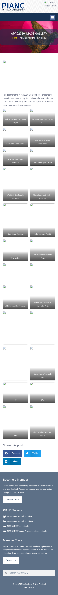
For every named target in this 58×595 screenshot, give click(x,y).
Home (15, 38)
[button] (52, 17)
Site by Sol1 (29, 587)
